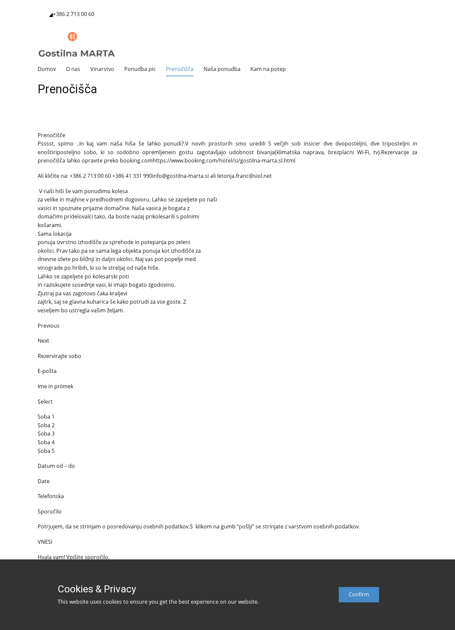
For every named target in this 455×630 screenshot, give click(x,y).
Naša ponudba (222, 69)
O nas (73, 69)
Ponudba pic (140, 69)
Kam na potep (268, 69)
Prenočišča (180, 69)
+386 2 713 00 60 (74, 14)
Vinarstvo (102, 69)
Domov (47, 69)
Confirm (359, 594)
